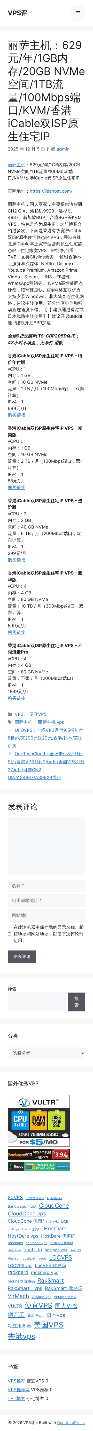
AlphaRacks (54, 1198)
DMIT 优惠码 (31, 1229)
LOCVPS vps (20, 1265)
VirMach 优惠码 (65, 1297)
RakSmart (50, 1280)
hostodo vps (56, 1250)
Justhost (29, 1258)
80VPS (15, 1197)
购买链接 (16, 415)
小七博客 (16, 1398)
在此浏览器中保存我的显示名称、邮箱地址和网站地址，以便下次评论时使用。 (48, 934)
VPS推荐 (16, 1380)
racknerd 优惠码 (21, 1281)
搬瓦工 (16, 1314)
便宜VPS (38, 714)
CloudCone (54, 1205)
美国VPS (49, 1324)
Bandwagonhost (22, 1206)
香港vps (21, 1336)
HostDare (55, 1228)
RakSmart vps (25, 1288)
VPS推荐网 (19, 1389)
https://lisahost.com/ (51, 191)
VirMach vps (41, 1297)
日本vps (56, 1315)
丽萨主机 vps (51, 722)
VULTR (15, 1306)
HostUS (75, 1250)
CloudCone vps (27, 1213)
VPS (19, 714)
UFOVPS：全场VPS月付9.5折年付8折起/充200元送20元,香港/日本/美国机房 (45, 738)
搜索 (12, 989)
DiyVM (54, 1221)
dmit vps (14, 1229)
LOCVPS (60, 1257)
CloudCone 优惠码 (27, 1221)
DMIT (65, 1221)
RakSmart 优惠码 (63, 1288)
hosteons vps (36, 1243)
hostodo (33, 1249)
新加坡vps (35, 1316)
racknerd (18, 1272)
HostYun (14, 1258)
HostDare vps (23, 1236)
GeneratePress (71, 1422)
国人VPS (66, 1305)
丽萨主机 (16, 164)
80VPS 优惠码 (35, 1198)
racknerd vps (44, 1272)
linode (42, 1258)
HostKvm (14, 1250)
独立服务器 (19, 1325)
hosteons (15, 1243)
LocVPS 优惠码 (50, 1265)
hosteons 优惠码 (61, 1243)
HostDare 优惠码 (58, 1236)
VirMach (18, 1296)
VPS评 (17, 13)
